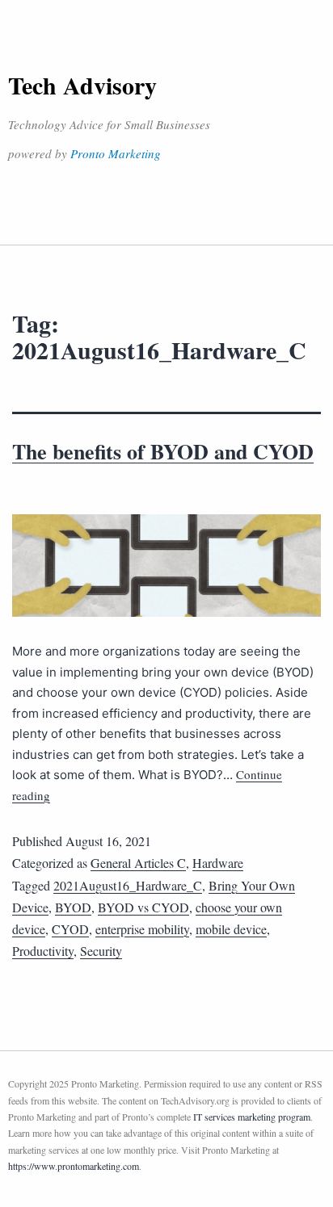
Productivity (43, 950)
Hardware (217, 862)
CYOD (70, 928)
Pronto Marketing (115, 153)
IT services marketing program (251, 1116)
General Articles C (138, 862)
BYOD (73, 907)
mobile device (231, 928)
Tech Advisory (82, 85)
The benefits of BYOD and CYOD (163, 451)
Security (101, 950)
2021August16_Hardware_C (127, 885)
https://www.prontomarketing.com (73, 1165)
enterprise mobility (142, 928)
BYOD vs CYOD (143, 907)
